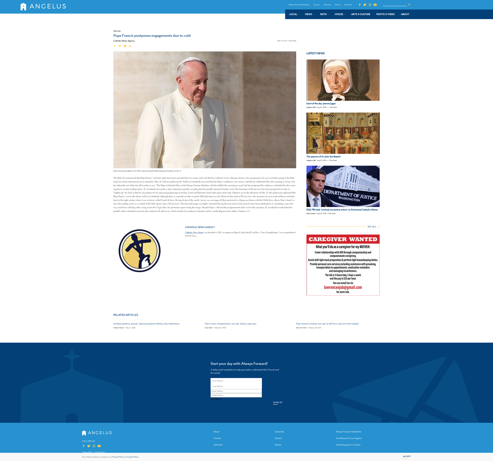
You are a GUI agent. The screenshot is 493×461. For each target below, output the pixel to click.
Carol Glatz (208, 328)
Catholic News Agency (124, 40)
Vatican (117, 31)
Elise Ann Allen (301, 328)
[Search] (409, 4)
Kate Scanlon (311, 213)
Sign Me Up (216, 399)
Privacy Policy (118, 457)
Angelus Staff (311, 107)
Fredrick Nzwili (118, 328)
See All (372, 226)
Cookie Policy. (133, 457)
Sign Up (277, 402)
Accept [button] (407, 456)
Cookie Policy (99, 452)
